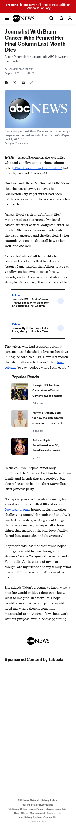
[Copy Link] (32, 83)
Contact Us (49, 817)
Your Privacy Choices (30, 817)
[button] (7, 18)
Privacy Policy (49, 800)
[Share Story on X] (15, 83)
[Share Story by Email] (23, 83)
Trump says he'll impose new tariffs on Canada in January (38, 6)
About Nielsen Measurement (29, 813)
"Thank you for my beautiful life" (37, 167)
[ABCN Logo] (23, 18)
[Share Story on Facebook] (6, 83)
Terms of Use (54, 813)
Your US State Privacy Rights (37, 804)
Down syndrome (17, 509)
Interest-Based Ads (55, 809)
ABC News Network (29, 800)
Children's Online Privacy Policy (25, 809)
